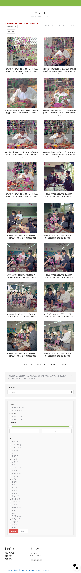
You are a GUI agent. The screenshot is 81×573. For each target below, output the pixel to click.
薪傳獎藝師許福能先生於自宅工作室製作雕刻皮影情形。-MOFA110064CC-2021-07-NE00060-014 (59, 154)
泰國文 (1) (15, 482)
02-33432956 (35, 555)
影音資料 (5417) (17, 410)
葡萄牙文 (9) (16, 507)
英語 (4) (14, 504)
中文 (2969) (16, 442)
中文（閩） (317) (18, 447)
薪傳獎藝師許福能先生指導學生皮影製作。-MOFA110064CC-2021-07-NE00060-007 (22, 315)
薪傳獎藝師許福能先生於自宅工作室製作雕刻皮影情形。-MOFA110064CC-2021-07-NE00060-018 (59, 71)
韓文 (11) (15, 524)
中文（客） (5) (17, 444)
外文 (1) (14, 459)
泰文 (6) (14, 484)
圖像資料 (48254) (18, 407)
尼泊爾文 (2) (16, 462)
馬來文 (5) (15, 527)
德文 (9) (14, 464)
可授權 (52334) (17, 419)
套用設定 (13, 531)
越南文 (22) (16, 519)
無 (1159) (15, 487)
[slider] (10, 426)
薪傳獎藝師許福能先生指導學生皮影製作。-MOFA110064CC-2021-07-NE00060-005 (22, 354)
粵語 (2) (14, 493)
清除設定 (23, 531)
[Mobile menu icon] (4, 3)
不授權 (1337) (17, 416)
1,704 (25, 364)
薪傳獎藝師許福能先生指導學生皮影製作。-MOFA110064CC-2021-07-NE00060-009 (22, 276)
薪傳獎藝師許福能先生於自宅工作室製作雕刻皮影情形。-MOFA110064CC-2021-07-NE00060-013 (21, 196)
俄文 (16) (15, 450)
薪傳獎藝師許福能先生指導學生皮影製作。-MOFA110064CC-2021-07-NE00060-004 (59, 354)
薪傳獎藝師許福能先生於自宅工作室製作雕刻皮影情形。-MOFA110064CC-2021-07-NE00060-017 (21, 112)
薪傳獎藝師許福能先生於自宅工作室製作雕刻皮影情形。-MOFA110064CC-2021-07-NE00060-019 (21, 71)
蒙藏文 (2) (15, 513)
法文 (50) (15, 476)
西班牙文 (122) (17, 516)
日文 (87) (15, 470)
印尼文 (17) (16, 453)
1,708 (53, 364)
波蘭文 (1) (15, 479)
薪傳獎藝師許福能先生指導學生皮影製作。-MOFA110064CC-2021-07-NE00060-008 (59, 276)
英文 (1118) (16, 502)
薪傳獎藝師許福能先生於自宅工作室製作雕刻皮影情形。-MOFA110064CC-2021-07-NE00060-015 (21, 154)
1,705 (32, 364)
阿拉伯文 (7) (16, 522)
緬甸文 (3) (15, 496)
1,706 (39, 364)
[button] (36, 63)
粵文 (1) (14, 490)
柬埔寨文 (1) (16, 473)
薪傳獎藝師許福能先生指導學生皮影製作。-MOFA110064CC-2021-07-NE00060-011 (22, 236)
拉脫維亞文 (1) (17, 467)
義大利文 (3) (16, 499)
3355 (64, 364)
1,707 (46, 364)
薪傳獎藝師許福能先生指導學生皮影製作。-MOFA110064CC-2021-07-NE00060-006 (59, 315)
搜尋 (72, 392)
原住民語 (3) (16, 456)
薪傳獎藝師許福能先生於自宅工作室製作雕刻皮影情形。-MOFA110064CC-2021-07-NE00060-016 (59, 112)
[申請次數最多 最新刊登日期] (11, 26)
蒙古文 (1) (15, 510)
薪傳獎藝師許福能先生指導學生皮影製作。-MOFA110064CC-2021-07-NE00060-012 (59, 195)
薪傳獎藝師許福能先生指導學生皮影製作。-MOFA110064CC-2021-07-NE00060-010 (59, 236)
